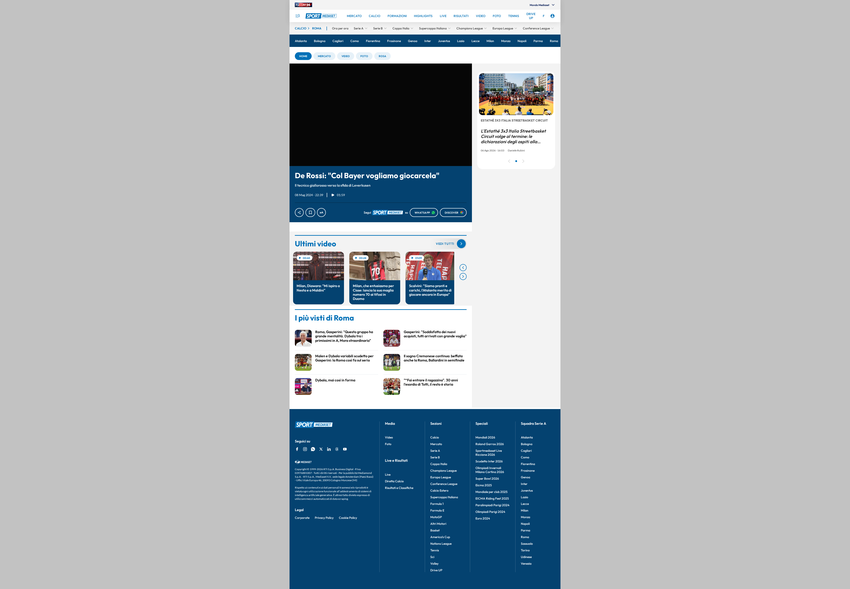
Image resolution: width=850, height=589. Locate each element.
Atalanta (527, 437)
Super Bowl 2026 (487, 479)
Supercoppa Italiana (444, 497)
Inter (524, 484)
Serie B (435, 457)
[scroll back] (463, 267)
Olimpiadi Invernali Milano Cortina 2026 (489, 470)
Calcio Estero (439, 490)
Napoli (525, 524)
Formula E (437, 510)
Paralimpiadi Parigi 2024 (492, 505)
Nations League (441, 544)
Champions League (443, 471)
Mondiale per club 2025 (491, 492)
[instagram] (305, 449)
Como (525, 457)
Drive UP (436, 570)
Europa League (440, 477)
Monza (525, 517)
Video (389, 437)
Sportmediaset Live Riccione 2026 (488, 453)
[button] (303, 56)
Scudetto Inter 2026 (489, 461)
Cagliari (526, 451)
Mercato (436, 444)
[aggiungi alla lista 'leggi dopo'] (310, 212)
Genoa (525, 477)
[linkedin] (329, 449)
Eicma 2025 (483, 485)
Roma (525, 537)
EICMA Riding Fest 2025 (492, 498)
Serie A (435, 451)
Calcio (434, 437)
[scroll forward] (463, 276)
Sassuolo (527, 544)
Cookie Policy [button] (348, 518)
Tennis (434, 550)
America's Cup (440, 537)
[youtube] (345, 449)
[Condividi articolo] (299, 212)
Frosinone (528, 471)
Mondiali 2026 (485, 437)
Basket (435, 530)
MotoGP (436, 517)
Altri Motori (438, 524)
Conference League (443, 484)
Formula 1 (437, 504)
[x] (321, 449)
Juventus (527, 490)
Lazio (524, 497)
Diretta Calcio (394, 481)
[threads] (337, 449)
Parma (525, 530)
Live (387, 475)
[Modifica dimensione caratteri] (321, 212)
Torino (525, 550)
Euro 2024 (482, 518)
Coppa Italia (438, 464)
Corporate (302, 518)
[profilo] (552, 16)
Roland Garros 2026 (489, 444)
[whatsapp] (313, 449)
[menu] (297, 16)
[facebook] (297, 449)
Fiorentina (528, 464)
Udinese (526, 557)
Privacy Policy (324, 518)
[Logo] (321, 16)
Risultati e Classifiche (399, 488)
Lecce (525, 504)
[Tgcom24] (303, 5)
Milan (524, 510)
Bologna (526, 444)
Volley (434, 564)
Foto (388, 444)
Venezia (526, 564)
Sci (432, 557)
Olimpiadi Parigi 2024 (490, 512)
